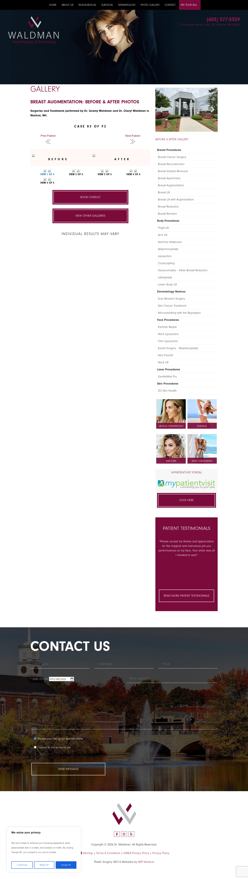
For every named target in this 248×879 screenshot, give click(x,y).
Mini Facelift (165, 355)
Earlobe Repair (167, 327)
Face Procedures (168, 320)
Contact (170, 4)
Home (53, 4)
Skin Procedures (167, 383)
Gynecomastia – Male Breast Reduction (183, 270)
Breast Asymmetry (169, 178)
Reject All (44, 864)
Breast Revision (167, 213)
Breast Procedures (169, 150)
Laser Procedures (168, 369)
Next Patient (132, 135)
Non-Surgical (87, 4)
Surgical (107, 4)
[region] (44, 849)
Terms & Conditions (108, 853)
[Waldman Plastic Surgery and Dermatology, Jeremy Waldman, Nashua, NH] (33, 30)
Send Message (68, 769)
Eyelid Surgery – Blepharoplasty (178, 348)
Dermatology (126, 4)
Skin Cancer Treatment (172, 305)
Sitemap (87, 853)
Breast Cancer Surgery (172, 157)
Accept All (66, 864)
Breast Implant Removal (173, 171)
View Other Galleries (90, 215)
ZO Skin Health (167, 390)
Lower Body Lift (167, 284)
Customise (22, 864)
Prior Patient (48, 135)
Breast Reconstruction (171, 164)
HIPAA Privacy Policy (136, 853)
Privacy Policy (160, 853)
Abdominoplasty (168, 249)
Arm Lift (162, 235)
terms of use (63, 747)
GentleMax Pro (167, 376)
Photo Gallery (150, 4)
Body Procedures (168, 221)
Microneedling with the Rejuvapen (179, 313)
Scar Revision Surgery (171, 298)
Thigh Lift (163, 228)
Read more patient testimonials (186, 595)
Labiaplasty (165, 277)
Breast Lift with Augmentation (176, 199)
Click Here (186, 500)
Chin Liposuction (168, 341)
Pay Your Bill (189, 4)
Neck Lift (163, 362)
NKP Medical (146, 862)
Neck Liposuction (168, 334)
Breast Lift (164, 192)
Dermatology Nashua (171, 291)
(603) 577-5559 (223, 19)
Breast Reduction (168, 206)
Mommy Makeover (170, 242)
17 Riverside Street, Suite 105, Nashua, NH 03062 (209, 24)
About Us (67, 4)
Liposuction (165, 256)
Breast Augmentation (171, 185)
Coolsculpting (166, 263)
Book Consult (90, 197)
